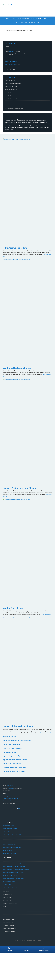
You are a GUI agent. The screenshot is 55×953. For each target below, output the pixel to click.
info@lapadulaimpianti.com (11, 61)
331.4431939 (12, 53)
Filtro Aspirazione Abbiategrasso (21, 119)
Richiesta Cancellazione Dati (34, 940)
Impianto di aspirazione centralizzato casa (14, 108)
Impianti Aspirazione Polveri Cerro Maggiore (12, 863)
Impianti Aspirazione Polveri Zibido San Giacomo (13, 878)
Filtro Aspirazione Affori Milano (41, 124)
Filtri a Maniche (28, 122)
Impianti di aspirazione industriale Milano (12, 841)
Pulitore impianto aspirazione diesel (13, 105)
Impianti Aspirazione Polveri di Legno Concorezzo (14, 887)
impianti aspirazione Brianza (9, 881)
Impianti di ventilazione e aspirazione (13, 83)
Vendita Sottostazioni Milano (17, 368)
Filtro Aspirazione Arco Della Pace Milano (23, 124)
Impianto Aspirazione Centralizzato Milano (17, 740)
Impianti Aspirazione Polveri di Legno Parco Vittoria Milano (16, 869)
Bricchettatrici (43, 127)
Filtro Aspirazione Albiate (19, 120)
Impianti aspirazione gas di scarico (12, 98)
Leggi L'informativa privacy (20, 940)
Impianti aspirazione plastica (11, 95)
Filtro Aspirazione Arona (31, 120)
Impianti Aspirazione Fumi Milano (19, 488)
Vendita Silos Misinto (7, 884)
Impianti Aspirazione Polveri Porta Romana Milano (14, 866)
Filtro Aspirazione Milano (15, 248)
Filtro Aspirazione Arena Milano (36, 119)
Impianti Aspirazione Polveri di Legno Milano (12, 834)
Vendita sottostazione (10, 80)
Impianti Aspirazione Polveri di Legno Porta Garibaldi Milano (16, 860)
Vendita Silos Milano (13, 608)
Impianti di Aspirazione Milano (18, 726)
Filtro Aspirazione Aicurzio (33, 127)
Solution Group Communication (38, 942)
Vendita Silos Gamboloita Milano (10, 875)
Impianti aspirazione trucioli (11, 102)
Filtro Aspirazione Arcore (19, 122)
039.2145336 (12, 49)
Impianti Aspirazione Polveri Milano (10, 838)
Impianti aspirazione (9, 752)
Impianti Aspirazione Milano (9, 831)
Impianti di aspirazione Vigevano (13, 756)
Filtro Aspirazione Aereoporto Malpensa (14, 125)
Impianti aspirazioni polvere (11, 86)
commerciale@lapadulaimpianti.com (13, 63)
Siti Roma (48, 942)
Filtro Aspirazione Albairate (39, 122)
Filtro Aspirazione (9, 119)
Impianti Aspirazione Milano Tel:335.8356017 (27, 2)
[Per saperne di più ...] (47, 614)
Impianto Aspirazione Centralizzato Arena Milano (13, 872)
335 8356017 (12, 51)
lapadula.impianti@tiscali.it (11, 64)
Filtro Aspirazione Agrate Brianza (32, 125)
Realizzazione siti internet (25, 942)
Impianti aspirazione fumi (10, 92)
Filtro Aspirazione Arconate (20, 127)
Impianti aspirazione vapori (11, 89)
